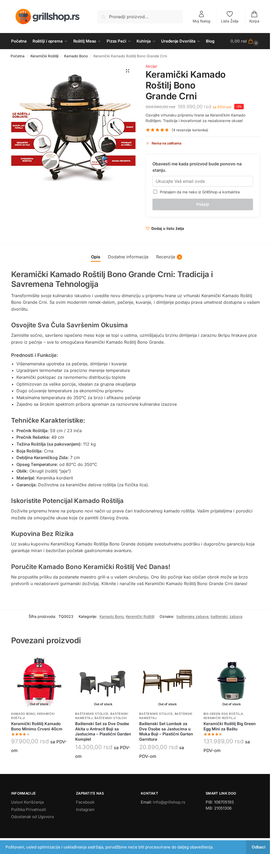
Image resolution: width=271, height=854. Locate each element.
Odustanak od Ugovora (32, 816)
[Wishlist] (59, 661)
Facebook (85, 802)
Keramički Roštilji (44, 56)
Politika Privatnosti (28, 809)
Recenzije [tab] (168, 256)
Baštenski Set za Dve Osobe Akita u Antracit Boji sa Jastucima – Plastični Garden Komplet (103, 731)
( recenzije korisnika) (190, 130)
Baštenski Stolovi (110, 718)
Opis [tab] (95, 256)
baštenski (219, 616)
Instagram (85, 809)
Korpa (254, 21)
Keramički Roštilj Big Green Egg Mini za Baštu (230, 726)
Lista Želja (229, 21)
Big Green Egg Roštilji (223, 714)
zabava (235, 616)
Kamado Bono (76, 56)
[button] (245, 41)
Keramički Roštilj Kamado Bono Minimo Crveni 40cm (36, 726)
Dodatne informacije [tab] (128, 256)
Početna (18, 56)
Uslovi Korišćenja (27, 802)
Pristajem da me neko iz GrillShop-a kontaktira (199, 192)
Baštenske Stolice (92, 714)
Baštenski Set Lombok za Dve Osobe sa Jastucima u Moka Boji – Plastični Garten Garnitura (166, 731)
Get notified (39, 762)
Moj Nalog (201, 21)
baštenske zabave (193, 616)
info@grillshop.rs (169, 802)
